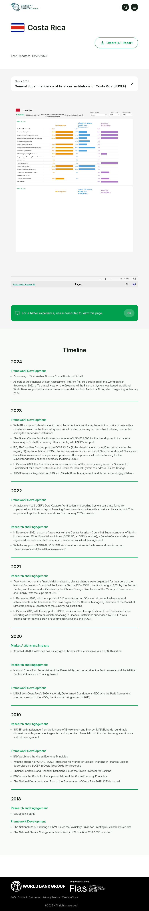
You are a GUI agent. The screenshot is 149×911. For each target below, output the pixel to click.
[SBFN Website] (24, 7)
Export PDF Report (119, 43)
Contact (22, 897)
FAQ (13, 897)
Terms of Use (70, 897)
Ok (129, 313)
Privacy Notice (51, 897)
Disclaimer (35, 897)
